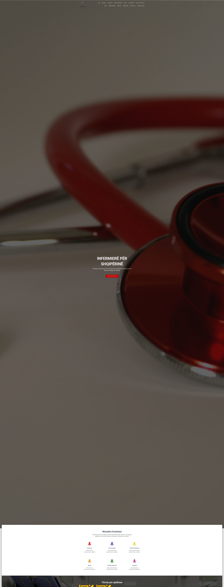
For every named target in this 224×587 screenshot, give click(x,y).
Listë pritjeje (132, 5)
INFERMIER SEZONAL (141, 5)
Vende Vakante (125, 5)
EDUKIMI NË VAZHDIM (111, 5)
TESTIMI (105, 5)
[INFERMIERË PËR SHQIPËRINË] (83, 4)
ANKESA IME (119, 5)
